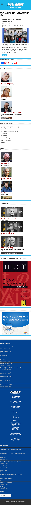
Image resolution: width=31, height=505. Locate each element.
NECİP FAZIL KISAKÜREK (10, 218)
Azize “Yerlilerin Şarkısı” (6, 347)
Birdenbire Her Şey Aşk (6, 376)
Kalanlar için (3, 470)
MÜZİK (21, 25)
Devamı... (4, 55)
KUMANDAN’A (4, 355)
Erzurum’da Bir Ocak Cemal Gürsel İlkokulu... (11, 115)
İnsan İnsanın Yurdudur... (8, 85)
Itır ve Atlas (3, 457)
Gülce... (3, 234)
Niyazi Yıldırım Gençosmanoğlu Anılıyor (10, 461)
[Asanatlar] (15, 5)
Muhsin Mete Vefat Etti (6, 482)
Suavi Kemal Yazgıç (7, 193)
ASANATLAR (6, 25)
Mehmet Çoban (6, 178)
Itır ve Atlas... (5, 165)
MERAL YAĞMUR (7, 83)
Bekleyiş (2, 486)
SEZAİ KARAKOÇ (7, 248)
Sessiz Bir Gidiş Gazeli (6, 363)
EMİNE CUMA (5, 98)
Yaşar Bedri (5, 163)
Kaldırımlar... (4, 220)
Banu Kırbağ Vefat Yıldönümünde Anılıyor (11, 474)
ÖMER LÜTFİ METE (7, 233)
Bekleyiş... (4, 99)
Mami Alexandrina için (6, 372)
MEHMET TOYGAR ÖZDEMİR (11, 113)
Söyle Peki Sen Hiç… (6, 351)
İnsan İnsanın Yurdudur (6, 478)
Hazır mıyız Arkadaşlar (6, 384)
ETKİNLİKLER (15, 25)
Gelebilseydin (3, 466)
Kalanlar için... (5, 194)
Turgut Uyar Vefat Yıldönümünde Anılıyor (10, 449)
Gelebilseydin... (5, 180)
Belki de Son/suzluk (5, 380)
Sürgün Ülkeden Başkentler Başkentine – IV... (13, 250)
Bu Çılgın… (3, 359)
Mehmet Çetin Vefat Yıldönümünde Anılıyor (11, 368)
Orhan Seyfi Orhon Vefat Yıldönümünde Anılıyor (12, 453)
